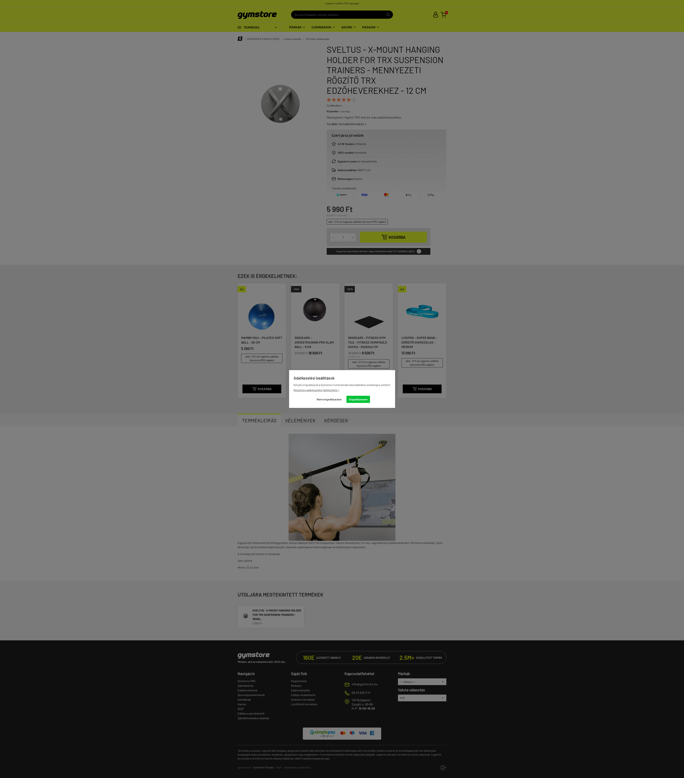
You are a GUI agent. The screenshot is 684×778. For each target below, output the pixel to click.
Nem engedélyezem (329, 399)
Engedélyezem (358, 399)
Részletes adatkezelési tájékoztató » (316, 390)
